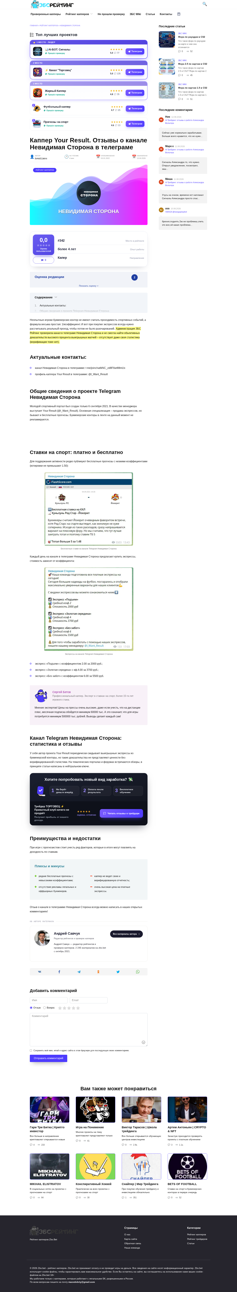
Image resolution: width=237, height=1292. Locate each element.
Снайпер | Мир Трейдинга (140, 1184)
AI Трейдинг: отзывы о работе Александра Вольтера (184, 121)
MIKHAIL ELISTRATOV (45, 1184)
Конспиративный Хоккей (93, 1184)
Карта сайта (130, 1239)
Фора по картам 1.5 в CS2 (192, 87)
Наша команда (132, 1247)
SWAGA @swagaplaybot (176, 212)
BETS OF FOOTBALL (182, 1184)
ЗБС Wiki (135, 14)
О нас (127, 1234)
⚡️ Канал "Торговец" (58, 70)
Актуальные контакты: (53, 305)
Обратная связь (132, 1243)
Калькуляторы (179, 14)
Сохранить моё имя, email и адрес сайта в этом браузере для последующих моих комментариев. (81, 1050)
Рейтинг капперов (77, 14)
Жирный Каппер (55, 90)
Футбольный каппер (57, 106)
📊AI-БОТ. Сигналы (57, 49)
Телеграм (136, 51)
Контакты (166, 14)
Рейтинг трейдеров (197, 1239)
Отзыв (37, 1007)
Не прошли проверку (111, 14)
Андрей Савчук (41, 158)
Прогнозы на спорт (56, 121)
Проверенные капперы (46, 14)
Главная (34, 26)
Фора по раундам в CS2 (191, 37)
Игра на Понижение (90, 1127)
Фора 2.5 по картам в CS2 (192, 64)
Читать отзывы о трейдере (123, 813)
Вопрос (51, 1007)
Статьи (150, 14)
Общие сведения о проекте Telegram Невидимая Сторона (74, 311)
